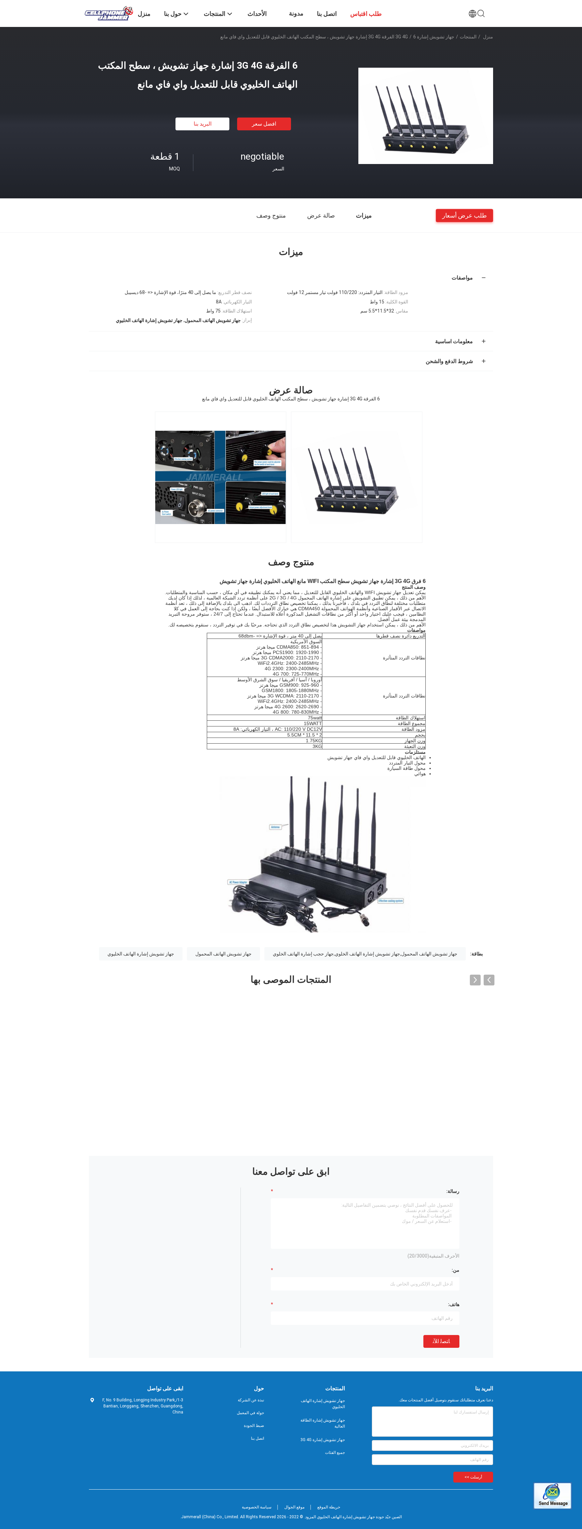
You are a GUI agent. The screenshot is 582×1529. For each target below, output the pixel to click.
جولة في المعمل (250, 1412)
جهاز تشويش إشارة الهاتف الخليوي (140, 953)
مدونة (296, 13)
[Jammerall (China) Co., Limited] (109, 12)
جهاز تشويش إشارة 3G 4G (424, 36)
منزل (488, 36)
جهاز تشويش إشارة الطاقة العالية (322, 1423)
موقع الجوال (294, 1507)
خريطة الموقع (328, 1507)
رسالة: (452, 1191)
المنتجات (468, 36)
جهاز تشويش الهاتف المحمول (223, 953)
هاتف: (453, 1304)
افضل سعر (264, 124)
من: (455, 1270)
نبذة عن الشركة (251, 1400)
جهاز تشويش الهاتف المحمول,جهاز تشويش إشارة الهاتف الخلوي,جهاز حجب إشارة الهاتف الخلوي (365, 953)
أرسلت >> (473, 1477)
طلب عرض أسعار (464, 215)
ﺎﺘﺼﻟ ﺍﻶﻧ (441, 1341)
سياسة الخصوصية (256, 1507)
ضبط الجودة (254, 1425)
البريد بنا (203, 124)
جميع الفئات (335, 1452)
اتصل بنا (257, 1438)
